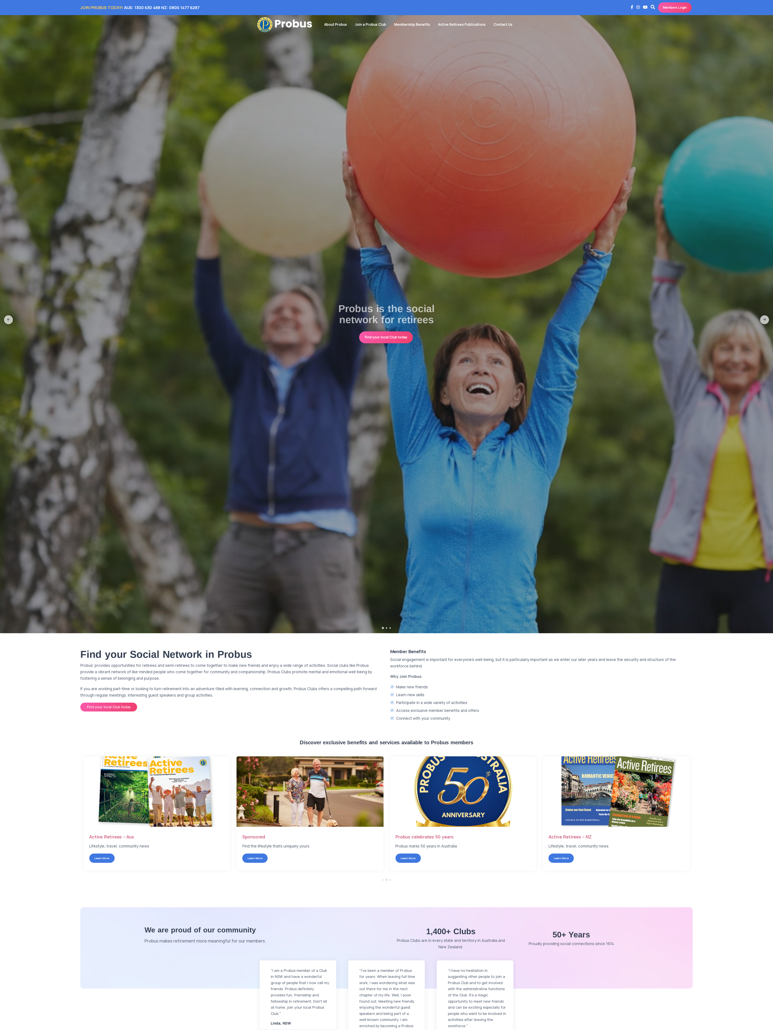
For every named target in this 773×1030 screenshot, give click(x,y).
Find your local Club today (386, 337)
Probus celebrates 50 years (424, 837)
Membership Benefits (412, 24)
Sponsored (253, 837)
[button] (8, 319)
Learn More (101, 858)
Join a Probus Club (370, 24)
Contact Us (503, 24)
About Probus (335, 24)
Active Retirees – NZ (570, 837)
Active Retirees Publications (462, 24)
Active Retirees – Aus (111, 837)
